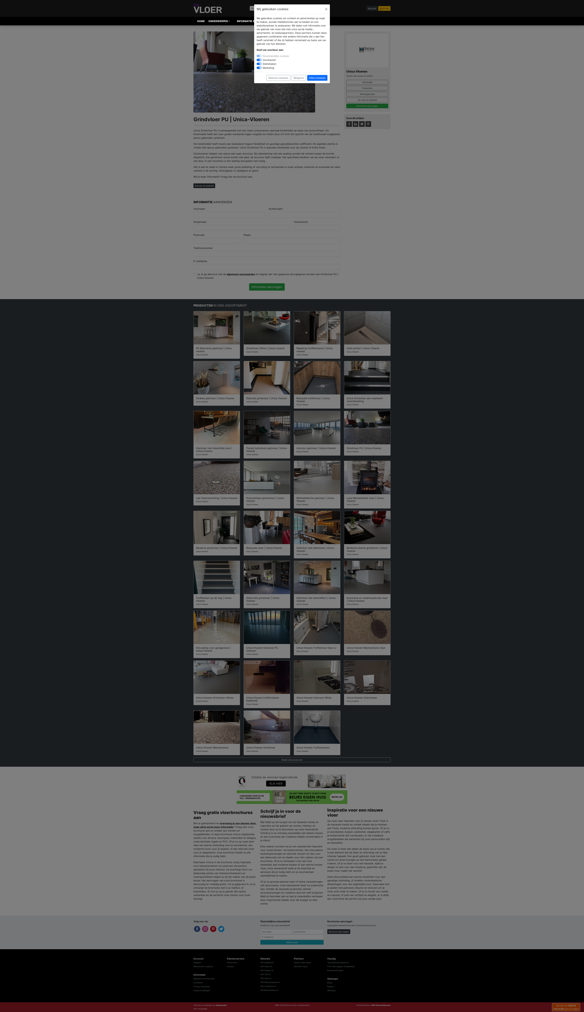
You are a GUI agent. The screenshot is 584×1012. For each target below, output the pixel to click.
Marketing (268, 67)
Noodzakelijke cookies (276, 55)
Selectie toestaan (278, 77)
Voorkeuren (269, 59)
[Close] (326, 9)
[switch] (259, 60)
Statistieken (269, 63)
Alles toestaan (317, 77)
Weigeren (298, 77)
